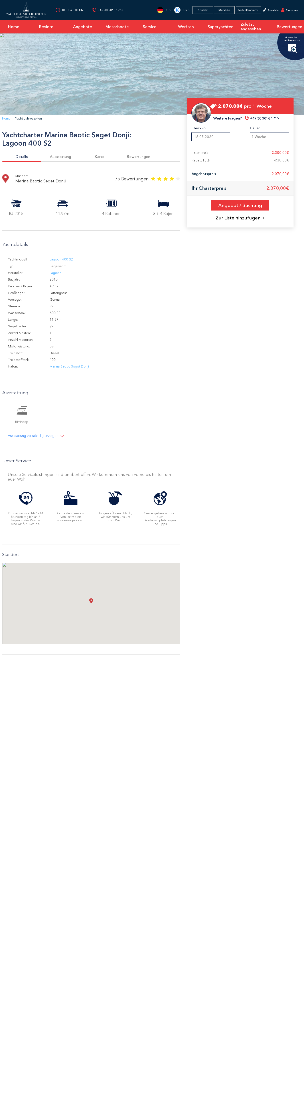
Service (149, 26)
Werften (186, 26)
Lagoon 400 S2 (61, 259)
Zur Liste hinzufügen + (240, 218)
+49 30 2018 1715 (110, 10)
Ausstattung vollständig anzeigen (33, 436)
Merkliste (224, 10)
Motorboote (117, 26)
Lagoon (55, 273)
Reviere (46, 26)
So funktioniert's (248, 10)
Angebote (82, 26)
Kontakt (203, 10)
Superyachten (220, 26)
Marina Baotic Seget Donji (69, 366)
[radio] (153, 178)
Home (6, 118)
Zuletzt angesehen (251, 26)
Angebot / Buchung (240, 205)
